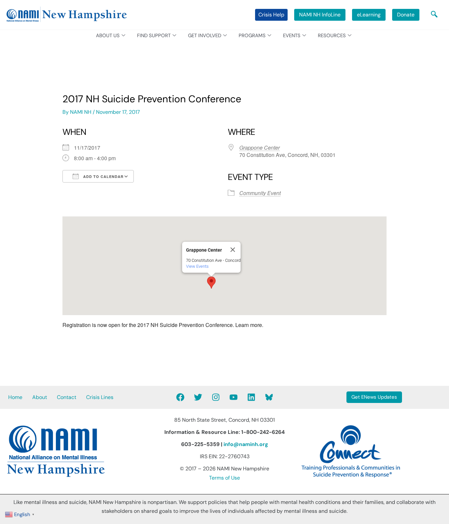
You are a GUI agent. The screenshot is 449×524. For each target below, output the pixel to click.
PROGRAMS (252, 35)
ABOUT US (108, 35)
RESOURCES (332, 35)
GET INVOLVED (204, 35)
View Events (197, 266)
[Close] (233, 250)
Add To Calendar (103, 176)
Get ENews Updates (374, 397)
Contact (66, 397)
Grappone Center (259, 147)
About (39, 397)
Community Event (260, 193)
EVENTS (291, 35)
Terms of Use (224, 477)
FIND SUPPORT (154, 35)
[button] (434, 14)
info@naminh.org (246, 444)
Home (15, 397)
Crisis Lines (99, 397)
